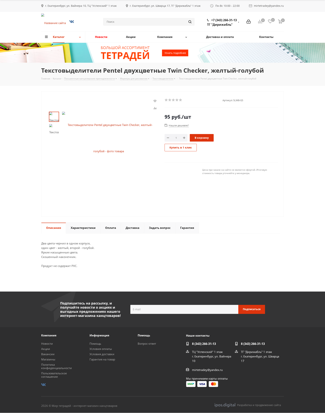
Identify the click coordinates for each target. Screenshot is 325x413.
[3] (173, 100)
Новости (47, 343)
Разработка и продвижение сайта (259, 405)
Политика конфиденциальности (56, 366)
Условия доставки (102, 354)
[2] (170, 100)
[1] (166, 100)
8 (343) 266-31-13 (204, 344)
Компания (48, 335)
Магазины (48, 359)
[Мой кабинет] (249, 21)
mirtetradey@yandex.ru (269, 6)
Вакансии (48, 354)
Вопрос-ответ (147, 343)
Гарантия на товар (102, 359)
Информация (99, 335)
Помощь (95, 343)
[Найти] (189, 22)
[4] (177, 100)
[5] (180, 100)
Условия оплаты (101, 349)
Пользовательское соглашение (54, 374)
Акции (45, 349)
